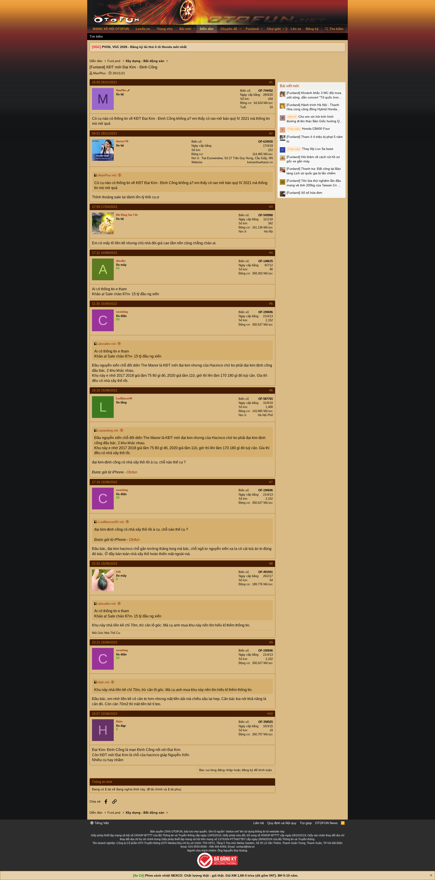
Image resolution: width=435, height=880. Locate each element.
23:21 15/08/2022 (104, 642)
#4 (271, 252)
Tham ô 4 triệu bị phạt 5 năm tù (315, 139)
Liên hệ (258, 823)
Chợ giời (274, 29)
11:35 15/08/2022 (104, 303)
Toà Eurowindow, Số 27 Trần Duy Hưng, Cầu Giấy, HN (237, 158)
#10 (270, 713)
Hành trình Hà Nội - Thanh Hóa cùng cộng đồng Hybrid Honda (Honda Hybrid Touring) (313, 107)
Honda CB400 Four (309, 128)
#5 (271, 303)
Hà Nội (268, 231)
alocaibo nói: (107, 343)
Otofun (132, 472)
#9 (271, 642)
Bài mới (185, 29)
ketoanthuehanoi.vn (260, 162)
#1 (271, 82)
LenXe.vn (143, 29)
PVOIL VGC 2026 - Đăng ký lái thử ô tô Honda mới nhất (144, 47)
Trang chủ (165, 29)
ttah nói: (104, 682)
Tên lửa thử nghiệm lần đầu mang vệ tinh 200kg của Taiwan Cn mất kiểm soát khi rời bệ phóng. (315, 183)
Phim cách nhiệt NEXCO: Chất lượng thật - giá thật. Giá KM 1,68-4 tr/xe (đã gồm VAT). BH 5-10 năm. (221, 875)
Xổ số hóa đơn (304, 192)
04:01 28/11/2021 (104, 133)
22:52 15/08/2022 (104, 563)
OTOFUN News (326, 823)
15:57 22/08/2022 (104, 713)
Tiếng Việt (101, 823)
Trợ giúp (306, 823)
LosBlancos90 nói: (111, 522)
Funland (252, 29)
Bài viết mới (289, 86)
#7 (271, 482)
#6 (271, 390)
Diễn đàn (207, 29)
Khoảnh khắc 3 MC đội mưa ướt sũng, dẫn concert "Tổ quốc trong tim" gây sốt (314, 95)
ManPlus (99, 73)
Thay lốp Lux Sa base (310, 149)
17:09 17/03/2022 (104, 207)
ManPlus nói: (107, 175)
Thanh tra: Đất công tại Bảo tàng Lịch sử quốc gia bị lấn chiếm (314, 171)
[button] (194, 29)
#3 (271, 207)
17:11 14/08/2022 (104, 252)
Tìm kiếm (96, 36)
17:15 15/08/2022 (104, 482)
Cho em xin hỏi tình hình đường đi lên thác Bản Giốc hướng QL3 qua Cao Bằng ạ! (315, 119)
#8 (271, 563)
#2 (271, 133)
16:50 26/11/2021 (104, 82)
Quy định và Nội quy (281, 823)
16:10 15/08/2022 (104, 390)
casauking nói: (108, 430)
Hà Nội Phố (265, 415)
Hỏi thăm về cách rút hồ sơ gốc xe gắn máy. (313, 159)
